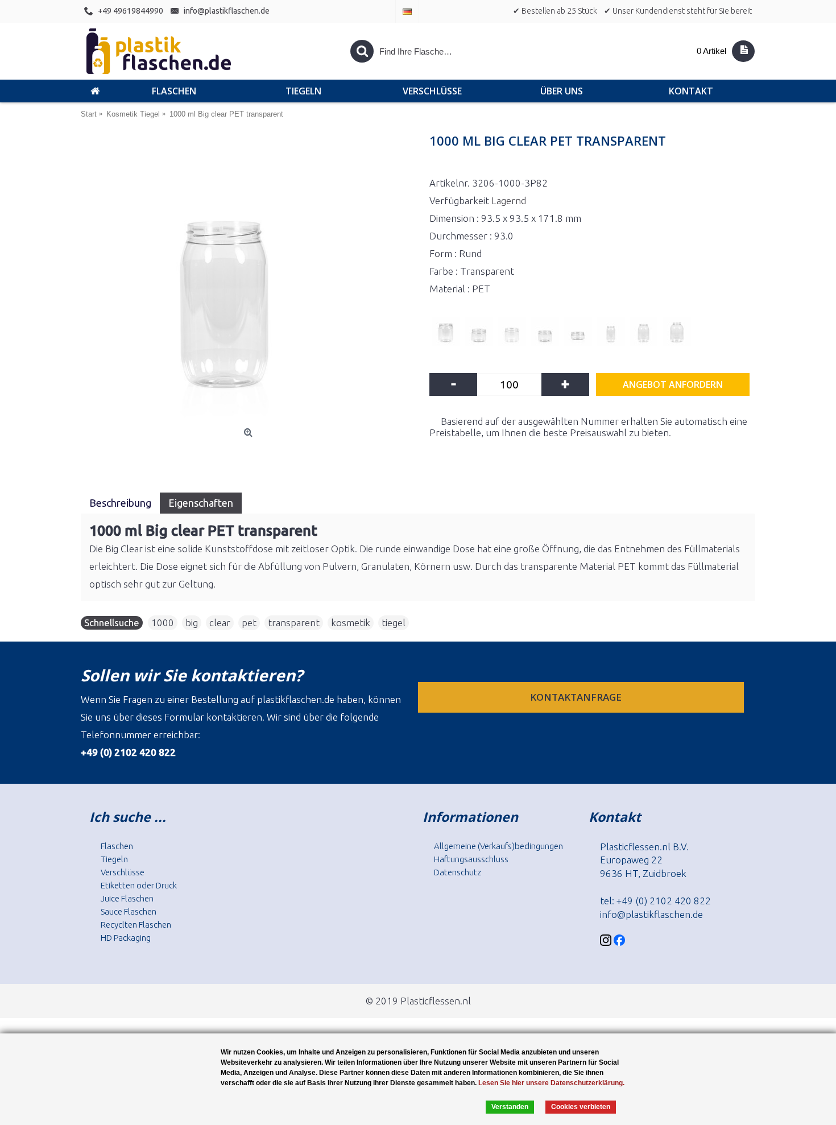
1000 (162, 622)
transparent (294, 622)
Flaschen (117, 846)
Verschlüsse (122, 872)
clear (219, 622)
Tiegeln (114, 859)
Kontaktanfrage (577, 697)
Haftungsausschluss (471, 859)
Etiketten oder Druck (139, 885)
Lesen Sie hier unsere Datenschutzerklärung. (551, 1083)
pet (249, 622)
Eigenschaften (200, 502)
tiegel (393, 622)
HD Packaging (126, 937)
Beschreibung (120, 502)
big (191, 622)
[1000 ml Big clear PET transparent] (249, 280)
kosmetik (350, 622)
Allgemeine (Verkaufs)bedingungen (498, 846)
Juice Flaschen (127, 898)
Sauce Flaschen (128, 911)
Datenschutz (457, 872)
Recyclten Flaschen (136, 924)
